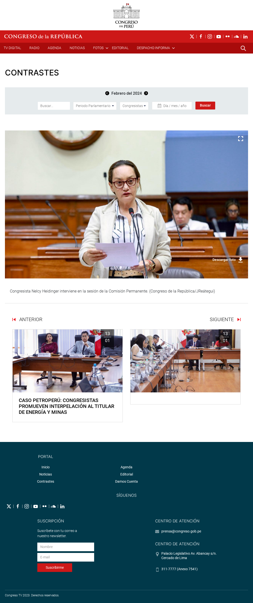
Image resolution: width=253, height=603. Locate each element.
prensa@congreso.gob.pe (181, 531)
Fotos (98, 48)
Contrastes (45, 481)
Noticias (77, 48)
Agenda (54, 48)
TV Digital (12, 48)
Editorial (120, 48)
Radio (34, 48)
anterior (30, 319)
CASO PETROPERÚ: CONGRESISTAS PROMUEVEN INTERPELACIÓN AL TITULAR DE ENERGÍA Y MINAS (66, 406)
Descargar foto (224, 260)
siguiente (222, 319)
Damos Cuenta (126, 481)
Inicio (46, 467)
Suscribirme (55, 567)
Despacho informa (153, 48)
